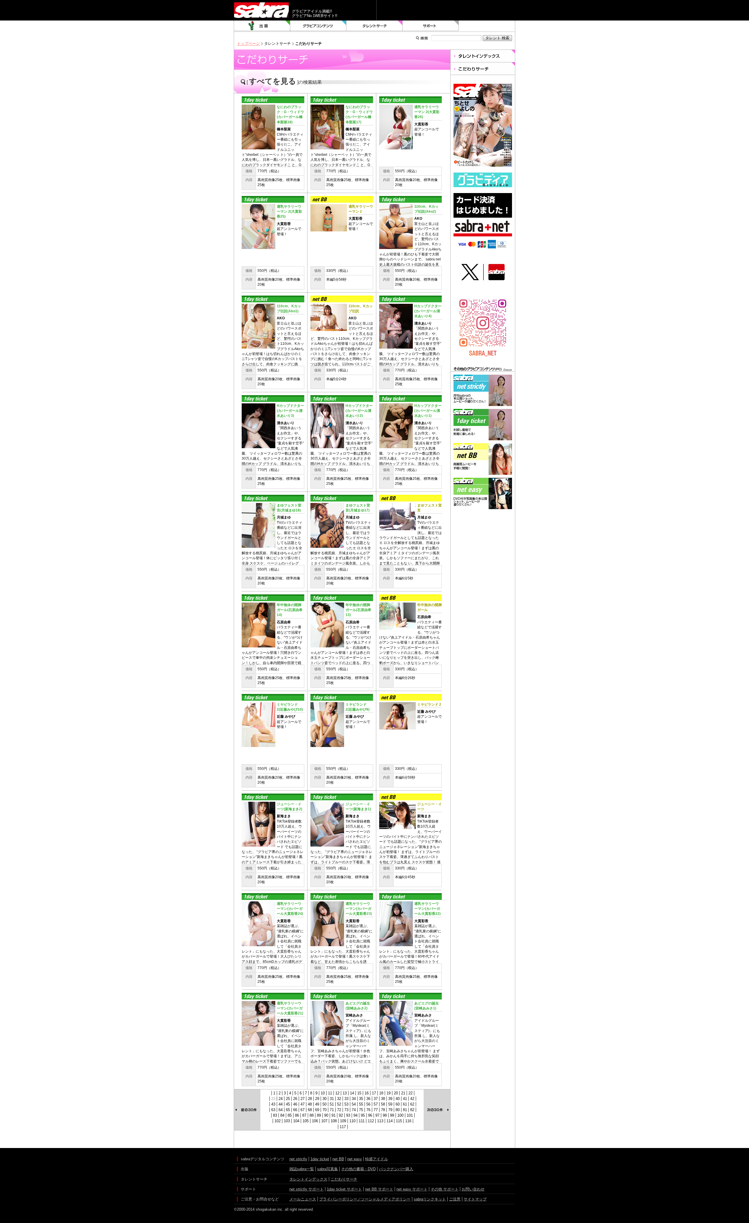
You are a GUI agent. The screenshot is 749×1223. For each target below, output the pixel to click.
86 (297, 1115)
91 (333, 1115)
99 (392, 1115)
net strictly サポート (306, 1189)
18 (381, 1093)
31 (332, 1098)
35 (361, 1098)
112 (371, 1121)
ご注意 (455, 1199)
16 (367, 1093)
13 (345, 1093)
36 (368, 1098)
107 (324, 1121)
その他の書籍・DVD (358, 1169)
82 (412, 1110)
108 (334, 1121)
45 (288, 1104)
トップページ (248, 43)
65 (288, 1110)
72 (339, 1110)
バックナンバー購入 (396, 1169)
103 (287, 1121)
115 (399, 1121)
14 (352, 1093)
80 (398, 1110)
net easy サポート (411, 1189)
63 (273, 1110)
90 (326, 1115)
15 (359, 1093)
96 (370, 1115)
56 (368, 1104)
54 (354, 1104)
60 (398, 1104)
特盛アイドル (376, 1159)
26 (295, 1098)
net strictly (298, 1159)
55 (361, 1104)
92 (341, 1115)
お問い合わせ (473, 1189)
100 (400, 1115)
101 (410, 1115)
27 (302, 1098)
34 (354, 1098)
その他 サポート (444, 1189)
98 (385, 1115)
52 (339, 1104)
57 (376, 1104)
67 (302, 1110)
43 (273, 1104)
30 (324, 1098)
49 (317, 1104)
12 (337, 1093)
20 (396, 1093)
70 (324, 1110)
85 (290, 1115)
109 (343, 1121)
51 (332, 1104)
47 (302, 1104)
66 (295, 1110)
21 (403, 1093)
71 (332, 1110)
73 (346, 1110)
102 (277, 1121)
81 (405, 1110)
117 (343, 1127)
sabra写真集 (327, 1169)
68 (310, 1110)
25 (288, 1098)
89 (319, 1115)
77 (376, 1110)
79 (390, 1110)
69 (317, 1110)
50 (324, 1104)
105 (306, 1121)
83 (275, 1115)
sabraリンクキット (430, 1199)
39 (390, 1098)
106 (315, 1121)
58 (383, 1104)
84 (282, 1115)
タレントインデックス (308, 1179)
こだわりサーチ (344, 1179)
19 (388, 1093)
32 (339, 1098)
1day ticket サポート (344, 1189)
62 (412, 1104)
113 (380, 1121)
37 (376, 1098)
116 (408, 1121)
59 (390, 1104)
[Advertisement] (482, 537)
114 (389, 1121)
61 (405, 1104)
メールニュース (302, 1199)
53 (346, 1104)
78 (383, 1110)
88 (312, 1115)
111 (362, 1121)
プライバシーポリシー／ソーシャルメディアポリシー (364, 1199)
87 (304, 1115)
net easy (354, 1159)
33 (346, 1098)
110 (352, 1121)
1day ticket (319, 1159)
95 (363, 1115)
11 (330, 1093)
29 (317, 1098)
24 (281, 1098)
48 (310, 1104)
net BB (338, 1159)
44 (281, 1104)
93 (348, 1115)
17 (374, 1093)
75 (361, 1110)
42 (412, 1098)
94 (355, 1115)
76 (368, 1110)
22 (410, 1093)
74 (354, 1110)
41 (405, 1098)
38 (383, 1098)
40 (398, 1098)
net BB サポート (379, 1189)
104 (296, 1121)
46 (295, 1104)
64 (281, 1110)
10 (323, 1093)
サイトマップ (475, 1199)
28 (310, 1098)
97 (377, 1115)
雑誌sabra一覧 (301, 1169)
